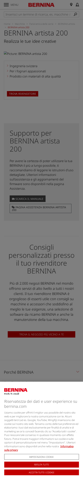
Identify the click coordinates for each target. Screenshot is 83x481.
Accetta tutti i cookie (41, 472)
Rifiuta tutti (41, 464)
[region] (41, 431)
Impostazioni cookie (41, 457)
